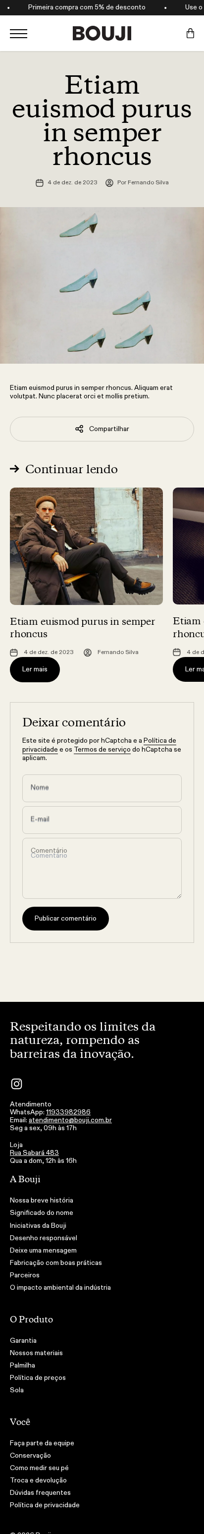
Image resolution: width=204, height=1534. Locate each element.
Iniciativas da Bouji (38, 1226)
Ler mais (35, 669)
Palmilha (22, 1366)
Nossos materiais (36, 1353)
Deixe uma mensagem (43, 1251)
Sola (17, 1390)
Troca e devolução (38, 1480)
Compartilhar (109, 429)
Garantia (23, 1341)
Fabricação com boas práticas (56, 1263)
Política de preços (38, 1378)
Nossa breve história (41, 1201)
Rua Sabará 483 (34, 1152)
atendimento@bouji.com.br (70, 1120)
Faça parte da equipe (42, 1443)
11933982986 (68, 1112)
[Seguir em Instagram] (16, 1084)
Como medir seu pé (39, 1468)
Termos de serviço (102, 749)
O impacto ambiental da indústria (60, 1288)
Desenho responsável (43, 1238)
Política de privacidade (45, 1505)
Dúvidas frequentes (40, 1493)
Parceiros (25, 1275)
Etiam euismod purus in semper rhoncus (82, 627)
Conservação (30, 1456)
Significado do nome (41, 1213)
